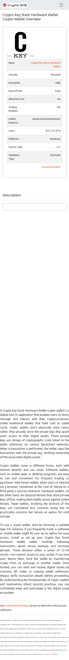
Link (58, 147)
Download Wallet (51, 167)
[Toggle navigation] (61, 4)
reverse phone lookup (17, 605)
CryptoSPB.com (48, 654)
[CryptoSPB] (15, 5)
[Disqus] (34, 266)
